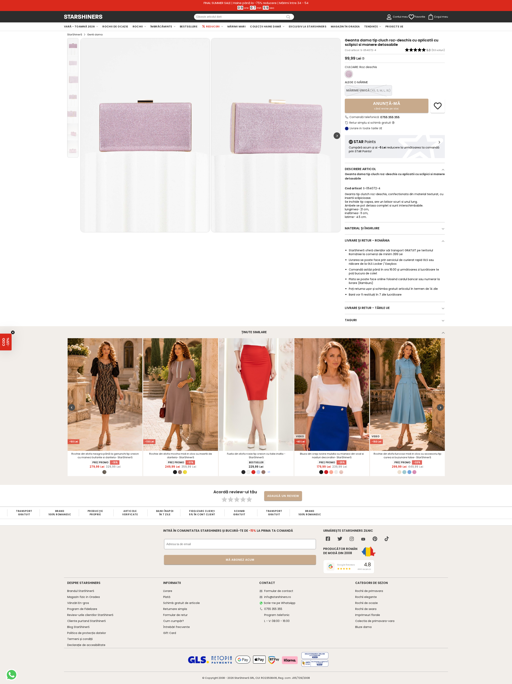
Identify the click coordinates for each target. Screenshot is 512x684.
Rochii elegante (366, 597)
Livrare (167, 591)
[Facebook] (327, 539)
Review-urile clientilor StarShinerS (90, 615)
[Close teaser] (13, 332)
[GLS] (199, 662)
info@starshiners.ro (277, 597)
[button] (6, 342)
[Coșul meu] (430, 17)
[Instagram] (351, 539)
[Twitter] (340, 539)
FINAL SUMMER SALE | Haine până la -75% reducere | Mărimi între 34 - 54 (256, 3)
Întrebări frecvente (176, 627)
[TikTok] (386, 539)
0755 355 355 (390, 117)
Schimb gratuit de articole (181, 603)
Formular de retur (175, 615)
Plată (166, 597)
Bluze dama (363, 627)
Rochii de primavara (369, 591)
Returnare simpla (175, 609)
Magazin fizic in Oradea (83, 597)
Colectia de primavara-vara (374, 621)
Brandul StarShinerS (80, 591)
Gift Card (169, 633)
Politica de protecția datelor (86, 633)
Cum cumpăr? (173, 621)
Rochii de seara (365, 609)
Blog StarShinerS (78, 627)
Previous (72, 407)
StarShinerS (74, 34)
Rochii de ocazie (366, 603)
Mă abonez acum (240, 559)
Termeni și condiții (80, 639)
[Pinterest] (375, 539)
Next (337, 136)
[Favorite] (411, 17)
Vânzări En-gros (78, 603)
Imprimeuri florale (367, 615)
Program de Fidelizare (82, 609)
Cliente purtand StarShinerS (86, 621)
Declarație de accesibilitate (86, 645)
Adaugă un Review (283, 495)
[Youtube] (363, 539)
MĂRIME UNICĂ (368, 90)
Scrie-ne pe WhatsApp (279, 603)
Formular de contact (278, 591)
